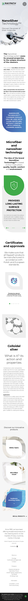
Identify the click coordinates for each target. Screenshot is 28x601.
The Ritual (14, 574)
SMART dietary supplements (14, 572)
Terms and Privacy (14, 585)
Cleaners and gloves (14, 569)
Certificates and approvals (14, 560)
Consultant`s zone (14, 583)
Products (14, 566)
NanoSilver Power (14, 571)
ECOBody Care (14, 576)
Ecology (14, 558)
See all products (19, 516)
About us (14, 555)
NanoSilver (11, 22)
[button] (10, 303)
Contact (14, 561)
